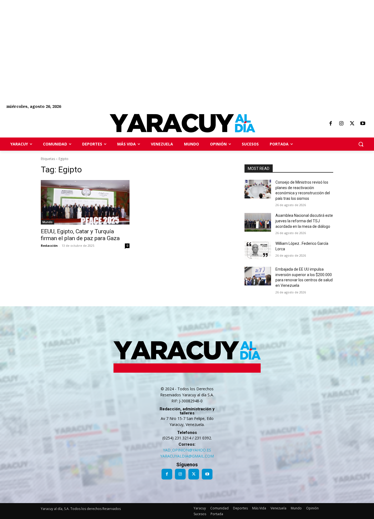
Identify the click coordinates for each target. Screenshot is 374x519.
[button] (360, 144)
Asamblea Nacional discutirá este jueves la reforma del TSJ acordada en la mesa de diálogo (304, 220)
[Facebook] (330, 123)
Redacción (49, 245)
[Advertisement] (164, 38)
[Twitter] (352, 123)
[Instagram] (341, 123)
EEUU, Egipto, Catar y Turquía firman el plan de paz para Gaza (80, 235)
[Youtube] (362, 123)
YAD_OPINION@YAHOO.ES (187, 450)
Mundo (47, 222)
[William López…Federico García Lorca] (257, 250)
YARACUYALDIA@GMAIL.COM (187, 456)
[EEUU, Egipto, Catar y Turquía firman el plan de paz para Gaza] (85, 202)
